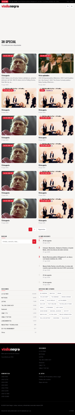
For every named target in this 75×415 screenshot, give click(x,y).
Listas (72, 1)
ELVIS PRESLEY (51, 300)
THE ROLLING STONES (65, 304)
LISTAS (41, 357)
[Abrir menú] (72, 6)
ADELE (42, 307)
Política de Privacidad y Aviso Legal (50, 376)
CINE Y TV (42, 365)
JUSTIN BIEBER (62, 300)
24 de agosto (47, 282)
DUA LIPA (42, 304)
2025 (4, 379)
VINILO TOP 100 (44, 368)
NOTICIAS (42, 354)
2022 (4, 388)
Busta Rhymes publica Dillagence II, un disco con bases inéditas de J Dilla (57, 258)
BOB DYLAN (43, 314)
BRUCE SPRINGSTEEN (66, 314)
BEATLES (52, 293)
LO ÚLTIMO (42, 351)
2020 (5, 393)
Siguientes (41, 229)
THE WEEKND (55, 297)
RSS (68, 1)
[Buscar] (68, 6)
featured (41, 362)
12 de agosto (5, 75)
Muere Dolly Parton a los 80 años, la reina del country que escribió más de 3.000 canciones (58, 267)
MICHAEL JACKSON (55, 311)
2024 (4, 382)
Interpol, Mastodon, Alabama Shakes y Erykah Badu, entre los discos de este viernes (58, 249)
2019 (5, 396)
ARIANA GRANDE (66, 297)
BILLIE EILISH (65, 318)
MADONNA (56, 318)
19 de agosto (5, 110)
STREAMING (49, 307)
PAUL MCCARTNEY (45, 318)
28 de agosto (47, 241)
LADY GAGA (59, 307)
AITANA (42, 300)
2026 (4, 376)
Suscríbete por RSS (7, 357)
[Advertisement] (37, 23)
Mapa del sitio (43, 382)
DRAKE (59, 293)
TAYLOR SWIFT (44, 297)
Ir (34, 241)
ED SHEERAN (43, 293)
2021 (5, 391)
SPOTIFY (66, 311)
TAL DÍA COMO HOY (45, 360)
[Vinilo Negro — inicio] (10, 6)
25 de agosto (47, 275)
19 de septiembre (44, 75)
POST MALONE (52, 304)
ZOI (30, 411)
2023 (4, 385)
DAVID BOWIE (43, 311)
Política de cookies (45, 379)
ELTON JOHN (53, 314)
